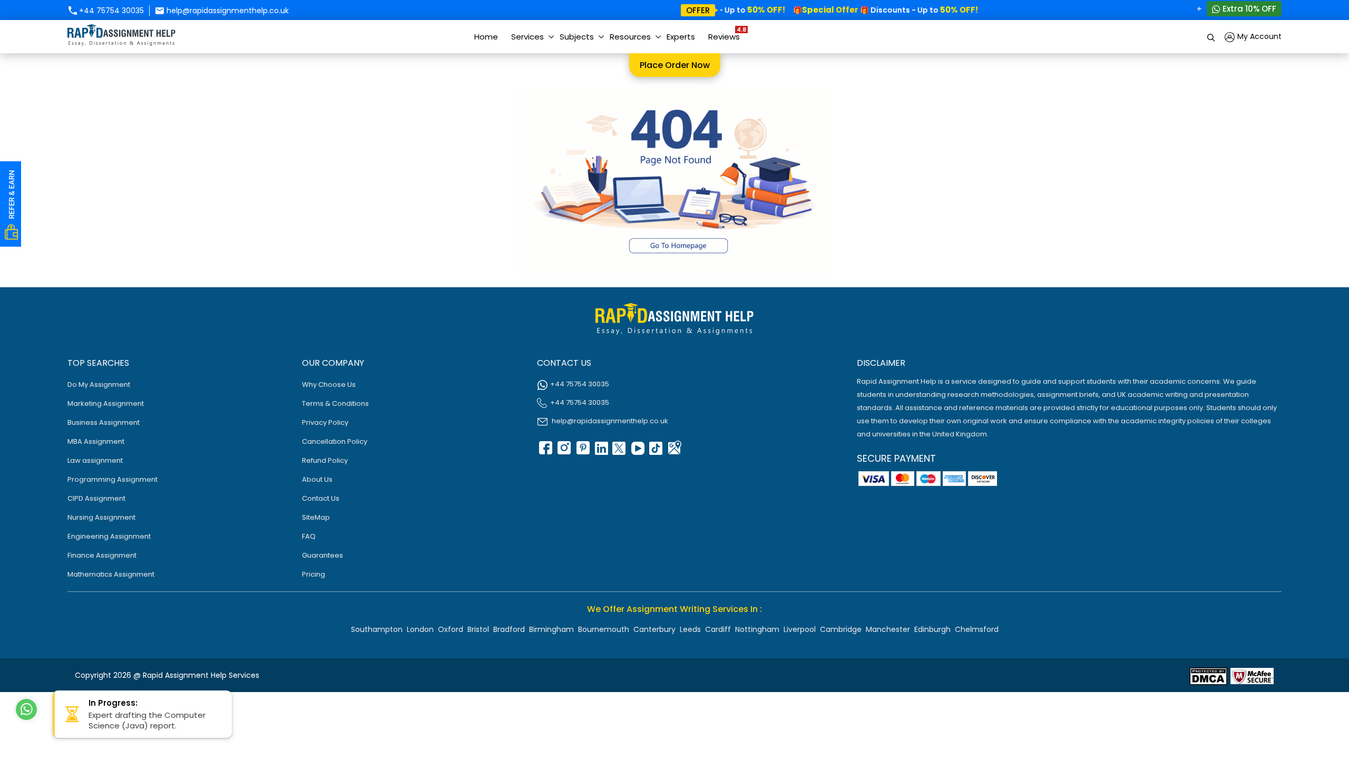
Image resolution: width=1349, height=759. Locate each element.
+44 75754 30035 (110, 10)
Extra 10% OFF (1248, 8)
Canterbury (654, 629)
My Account (1258, 36)
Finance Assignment (101, 555)
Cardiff (718, 629)
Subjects (577, 36)
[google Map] (674, 451)
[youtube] (637, 451)
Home (486, 36)
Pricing (313, 574)
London (420, 629)
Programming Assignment (112, 479)
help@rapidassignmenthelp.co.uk (226, 10)
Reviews (726, 33)
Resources (630, 36)
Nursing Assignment (101, 517)
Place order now (675, 65)
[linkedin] (600, 451)
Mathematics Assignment (110, 574)
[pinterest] (582, 451)
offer (698, 10)
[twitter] (619, 451)
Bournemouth (603, 629)
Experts (681, 36)
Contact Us (320, 498)
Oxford (450, 629)
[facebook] (545, 451)
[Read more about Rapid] (1208, 675)
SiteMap (316, 517)
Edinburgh (932, 629)
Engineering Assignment (109, 536)
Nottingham (757, 629)
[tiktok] (655, 451)
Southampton (377, 629)
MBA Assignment (95, 441)
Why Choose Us (329, 385)
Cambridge (841, 629)
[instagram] (563, 451)
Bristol (478, 629)
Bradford (509, 629)
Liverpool (800, 629)
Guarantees (322, 555)
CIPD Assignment (96, 498)
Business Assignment (103, 422)
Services (527, 36)
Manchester (888, 629)
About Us (317, 479)
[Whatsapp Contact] (27, 709)
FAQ (309, 536)
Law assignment (95, 460)
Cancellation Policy (334, 441)
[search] (1211, 37)
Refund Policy (325, 460)
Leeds (690, 629)
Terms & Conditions (335, 403)
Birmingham (551, 629)
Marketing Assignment (105, 403)
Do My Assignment (98, 385)
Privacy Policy (325, 422)
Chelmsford (977, 629)
